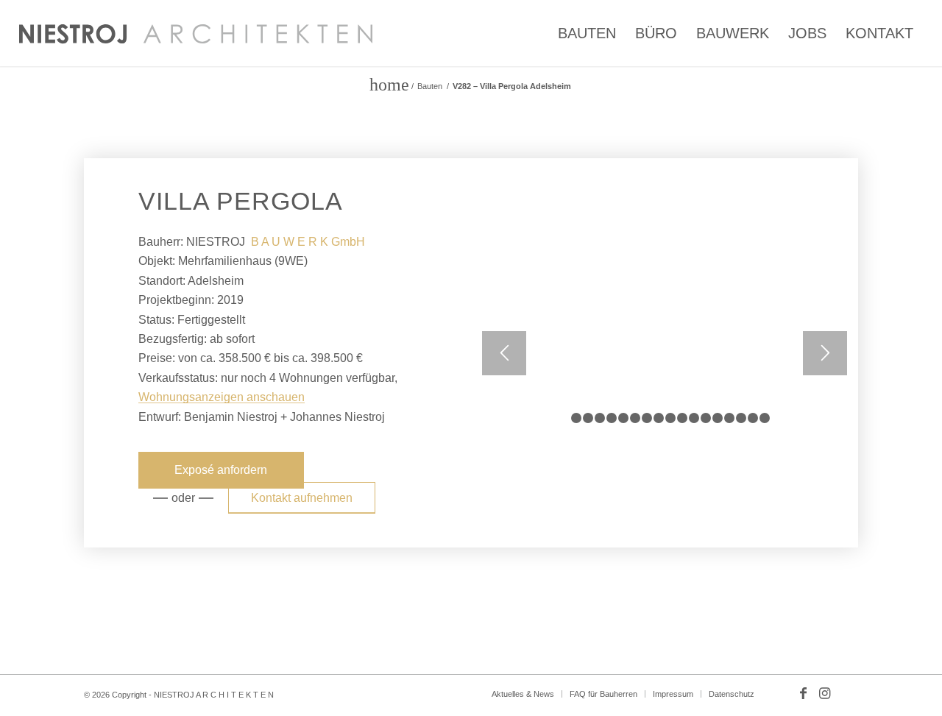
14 (717, 418)
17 (753, 418)
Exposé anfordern (220, 470)
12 (694, 418)
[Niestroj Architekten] (195, 33)
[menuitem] (587, 33)
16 (741, 418)
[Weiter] (825, 353)
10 (670, 418)
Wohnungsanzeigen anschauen (221, 397)
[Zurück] (504, 353)
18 (764, 418)
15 (729, 418)
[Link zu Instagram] (825, 693)
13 (706, 418)
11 (682, 418)
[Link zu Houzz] (847, 693)
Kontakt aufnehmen (302, 498)
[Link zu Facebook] (803, 693)
